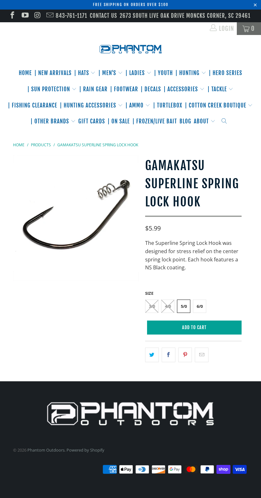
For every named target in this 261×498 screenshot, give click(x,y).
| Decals (151, 89)
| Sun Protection (49, 89)
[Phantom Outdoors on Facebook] (12, 16)
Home (25, 73)
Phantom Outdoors (46, 450)
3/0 (152, 306)
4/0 (168, 306)
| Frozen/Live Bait (154, 121)
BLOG (185, 121)
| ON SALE (119, 121)
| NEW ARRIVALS (53, 73)
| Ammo (135, 105)
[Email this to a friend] (201, 355)
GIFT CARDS (91, 121)
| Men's (108, 73)
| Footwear (124, 89)
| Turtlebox (167, 105)
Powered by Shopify (85, 450)
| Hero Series (225, 73)
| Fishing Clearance (32, 105)
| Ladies (135, 73)
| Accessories (182, 89)
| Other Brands (51, 121)
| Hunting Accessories (89, 105)
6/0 (200, 306)
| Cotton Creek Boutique (216, 105)
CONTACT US (103, 15)
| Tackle (218, 89)
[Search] (224, 122)
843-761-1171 (71, 15)
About (202, 121)
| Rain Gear (93, 89)
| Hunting (188, 73)
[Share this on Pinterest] (185, 355)
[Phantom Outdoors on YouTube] (24, 16)
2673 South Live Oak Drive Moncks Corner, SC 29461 (185, 15)
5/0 (184, 306)
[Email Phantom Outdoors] (49, 16)
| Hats (82, 73)
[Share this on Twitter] (152, 355)
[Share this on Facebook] (168, 355)
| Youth (163, 73)
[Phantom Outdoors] (130, 49)
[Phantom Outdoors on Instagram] (37, 16)
